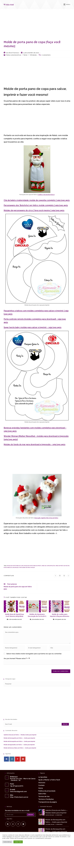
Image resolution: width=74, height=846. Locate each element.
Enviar (65, 724)
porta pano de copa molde (11, 567)
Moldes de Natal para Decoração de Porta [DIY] (37, 616)
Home (40, 788)
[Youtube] (22, 759)
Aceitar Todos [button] (18, 842)
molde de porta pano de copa (15, 565)
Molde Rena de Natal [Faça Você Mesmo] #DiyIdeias (14, 616)
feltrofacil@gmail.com (18, 791)
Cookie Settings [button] (7, 842)
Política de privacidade (46, 791)
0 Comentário (58, 815)
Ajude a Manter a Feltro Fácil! (49, 780)
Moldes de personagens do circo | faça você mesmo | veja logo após (34, 210)
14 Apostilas (42, 777)
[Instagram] (11, 759)
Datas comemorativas (13, 55)
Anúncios (41, 782)
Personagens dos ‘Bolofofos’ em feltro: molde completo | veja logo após (36, 205)
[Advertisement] (37, 27)
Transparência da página (47, 802)
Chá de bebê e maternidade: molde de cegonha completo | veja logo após (37, 200)
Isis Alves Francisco (12, 52)
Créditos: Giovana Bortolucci (46, 194)
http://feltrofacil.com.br (19, 797)
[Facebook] (6, 759)
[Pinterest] (17, 759)
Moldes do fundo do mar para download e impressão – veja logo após (34, 444)
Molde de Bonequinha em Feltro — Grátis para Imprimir (19, 738)
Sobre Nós (42, 794)
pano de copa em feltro (48, 565)
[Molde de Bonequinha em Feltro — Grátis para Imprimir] (41, 822)
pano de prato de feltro (62, 565)
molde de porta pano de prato (32, 565)
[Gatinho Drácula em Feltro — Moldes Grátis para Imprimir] (41, 812)
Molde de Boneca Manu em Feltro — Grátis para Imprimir (20, 748)
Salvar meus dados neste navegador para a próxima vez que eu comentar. (34, 654)
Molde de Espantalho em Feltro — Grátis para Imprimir (19, 744)
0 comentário (46, 55)
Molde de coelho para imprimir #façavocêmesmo (59, 616)
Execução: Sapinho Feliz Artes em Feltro (46, 518)
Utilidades (33, 55)
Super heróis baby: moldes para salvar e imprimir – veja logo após (32, 327)
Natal (25, 55)
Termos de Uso (44, 796)
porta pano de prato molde (27, 567)
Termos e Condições (46, 799)
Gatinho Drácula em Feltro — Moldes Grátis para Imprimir (20, 734)
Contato (41, 785)
